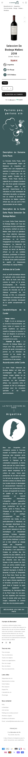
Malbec (21, 8)
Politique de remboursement (10, 713)
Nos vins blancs (6, 666)
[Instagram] (6, 643)
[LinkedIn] (10, 643)
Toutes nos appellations (8, 660)
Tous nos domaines (7, 655)
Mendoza (6, 10)
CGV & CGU (5, 710)
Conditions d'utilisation (8, 718)
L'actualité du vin (6, 692)
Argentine (17, 6)
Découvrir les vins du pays (14, 610)
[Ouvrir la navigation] (2, 2)
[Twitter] (2, 643)
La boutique (5, 707)
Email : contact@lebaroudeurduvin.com (13, 721)
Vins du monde (8, 8)
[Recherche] (23, 2)
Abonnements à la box (8, 681)
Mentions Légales (7, 716)
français (13, 728)
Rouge (15, 8)
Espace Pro (5, 689)
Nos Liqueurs (5, 687)
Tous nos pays (6, 652)
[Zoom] (24, 17)
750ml (5, 83)
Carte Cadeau (5, 684)
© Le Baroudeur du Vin (14, 732)
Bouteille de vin (8, 6)
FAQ (3, 704)
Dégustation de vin (7, 678)
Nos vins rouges (6, 663)
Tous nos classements (8, 669)
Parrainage (5, 695)
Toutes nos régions (7, 658)
